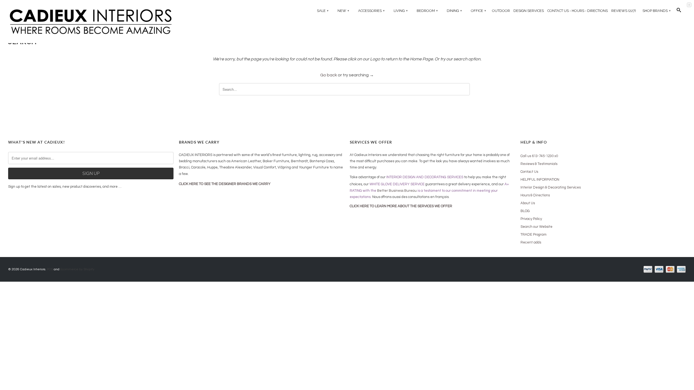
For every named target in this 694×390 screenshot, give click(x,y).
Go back (328, 75)
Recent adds (530, 242)
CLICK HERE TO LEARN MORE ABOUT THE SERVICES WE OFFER (401, 206)
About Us (527, 203)
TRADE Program (533, 234)
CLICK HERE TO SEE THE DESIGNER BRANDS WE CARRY (225, 184)
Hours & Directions (535, 195)
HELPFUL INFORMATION (539, 179)
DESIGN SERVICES (528, 11)
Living (401, 11)
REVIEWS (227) (623, 11)
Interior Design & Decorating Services (550, 187)
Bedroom (427, 11)
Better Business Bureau (397, 191)
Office (478, 11)
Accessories (371, 11)
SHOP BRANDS (656, 11)
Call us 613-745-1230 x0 (539, 156)
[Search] (679, 11)
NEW (343, 11)
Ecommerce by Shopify (77, 269)
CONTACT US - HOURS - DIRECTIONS (577, 11)
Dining (454, 11)
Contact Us (529, 172)
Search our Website (536, 227)
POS (50, 269)
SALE (323, 11)
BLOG (525, 211)
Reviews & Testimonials (538, 164)
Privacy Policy (531, 219)
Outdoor (501, 11)
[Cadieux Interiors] (91, 22)
